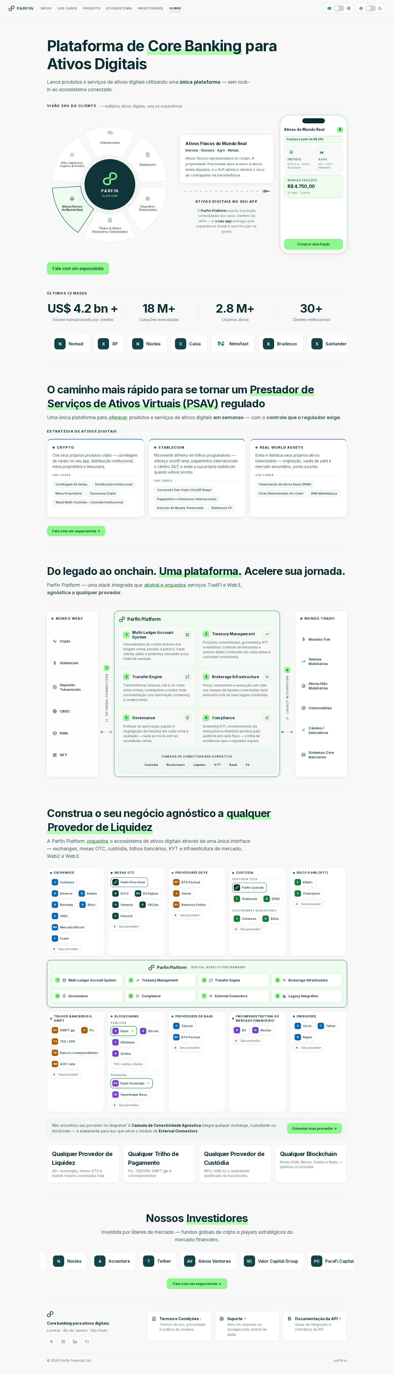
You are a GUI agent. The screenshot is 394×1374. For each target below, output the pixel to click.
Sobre (175, 8)
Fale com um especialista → (76, 531)
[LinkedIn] (75, 1341)
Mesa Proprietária (68, 493)
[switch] (339, 8)
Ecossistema (119, 8)
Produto (91, 8)
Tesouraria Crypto (103, 493)
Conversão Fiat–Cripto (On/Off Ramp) (184, 490)
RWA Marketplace (324, 493)
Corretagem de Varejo (71, 484)
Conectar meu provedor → (314, 1128)
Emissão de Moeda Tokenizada (180, 508)
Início (46, 8)
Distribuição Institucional (113, 484)
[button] (65, 949)
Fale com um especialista (78, 268)
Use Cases (67, 8)
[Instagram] (63, 1341)
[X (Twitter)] (51, 1341)
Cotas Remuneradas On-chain (280, 493)
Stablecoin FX (221, 508)
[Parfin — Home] (21, 8)
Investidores (150, 8)
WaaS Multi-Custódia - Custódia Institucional (89, 502)
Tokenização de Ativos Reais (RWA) (284, 484)
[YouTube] (86, 1341)
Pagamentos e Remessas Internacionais (187, 499)
